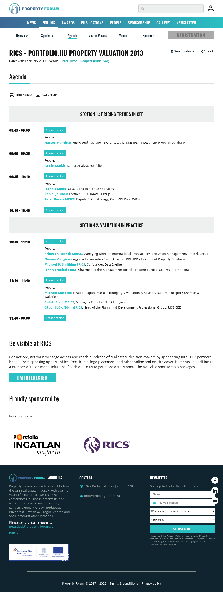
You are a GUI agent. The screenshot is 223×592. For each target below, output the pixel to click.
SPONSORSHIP (139, 23)
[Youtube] (214, 500)
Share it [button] (208, 51)
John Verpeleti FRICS (60, 270)
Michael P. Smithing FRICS (64, 264)
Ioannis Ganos (55, 189)
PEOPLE (115, 23)
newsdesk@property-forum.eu (31, 526)
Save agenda (49, 94)
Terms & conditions (124, 583)
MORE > (13, 533)
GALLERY (163, 23)
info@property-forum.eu (102, 496)
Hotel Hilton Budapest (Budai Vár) (84, 61)
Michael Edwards (58, 293)
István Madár (55, 166)
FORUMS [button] (48, 23)
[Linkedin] (214, 490)
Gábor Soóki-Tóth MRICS (63, 307)
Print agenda (23, 94)
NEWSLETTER (186, 23)
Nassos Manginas (58, 142)
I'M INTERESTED (32, 377)
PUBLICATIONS (92, 23)
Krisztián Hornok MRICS (63, 254)
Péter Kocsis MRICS (59, 199)
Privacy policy (151, 583)
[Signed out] (211, 10)
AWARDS (68, 23)
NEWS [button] (31, 23)
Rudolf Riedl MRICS (59, 302)
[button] (182, 51)
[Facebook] (214, 480)
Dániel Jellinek (56, 194)
